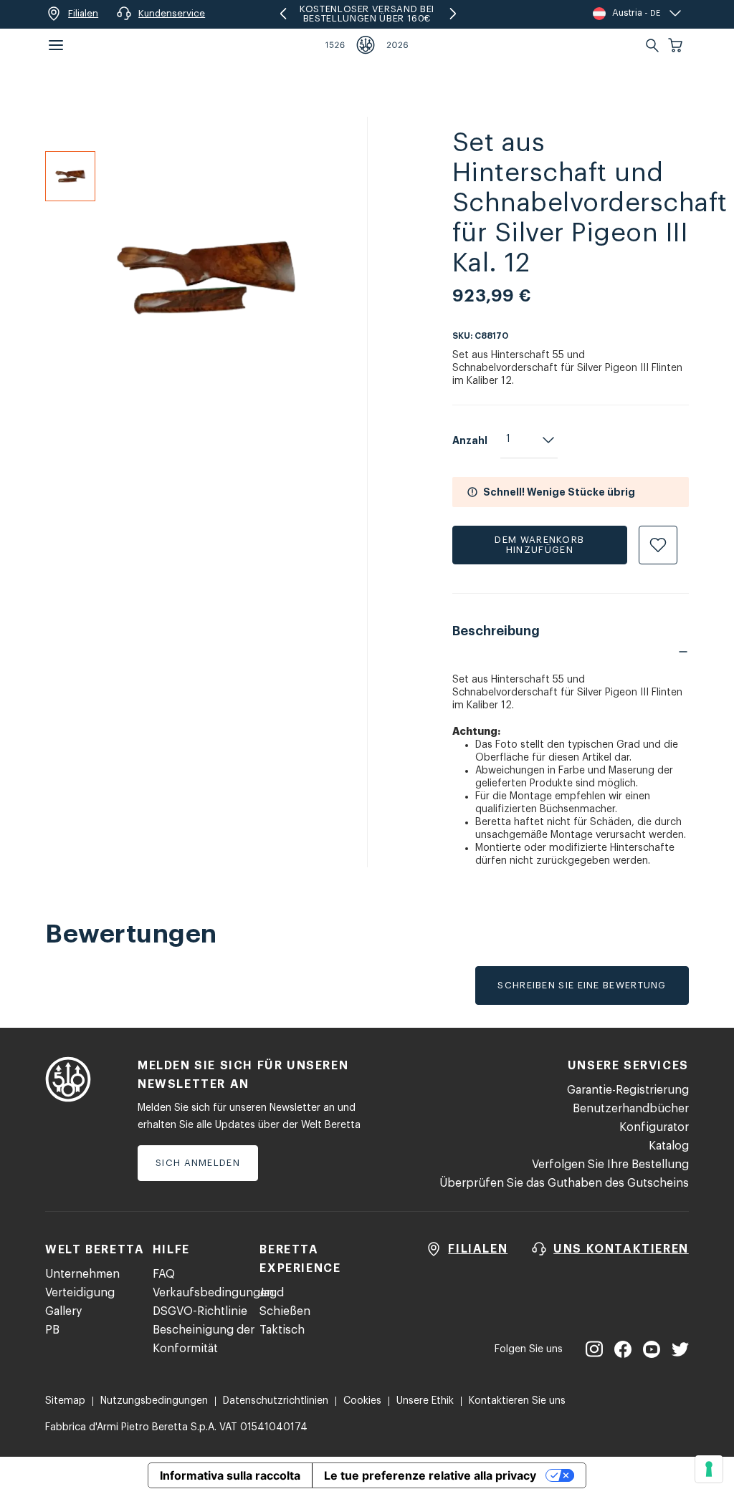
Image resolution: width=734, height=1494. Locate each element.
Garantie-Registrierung (628, 1090)
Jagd (271, 1292)
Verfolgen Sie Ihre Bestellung (610, 1164)
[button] (677, 45)
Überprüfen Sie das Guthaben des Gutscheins (564, 1183)
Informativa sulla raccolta (230, 1475)
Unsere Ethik (425, 1401)
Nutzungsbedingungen (154, 1401)
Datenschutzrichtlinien (275, 1401)
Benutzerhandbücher (631, 1108)
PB (52, 1330)
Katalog (669, 1146)
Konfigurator (654, 1127)
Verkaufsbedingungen (213, 1292)
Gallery (63, 1311)
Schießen (284, 1311)
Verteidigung (80, 1292)
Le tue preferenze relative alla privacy (430, 1475)
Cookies (362, 1401)
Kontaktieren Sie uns (517, 1401)
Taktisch (282, 1330)
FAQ (164, 1274)
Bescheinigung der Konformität (203, 1339)
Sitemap (65, 1401)
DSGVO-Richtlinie (200, 1311)
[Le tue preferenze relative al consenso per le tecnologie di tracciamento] (709, 1469)
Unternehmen (82, 1274)
